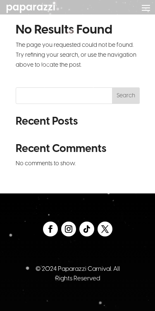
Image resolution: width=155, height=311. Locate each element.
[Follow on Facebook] (50, 229)
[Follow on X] (105, 229)
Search (126, 96)
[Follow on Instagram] (68, 229)
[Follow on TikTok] (86, 229)
